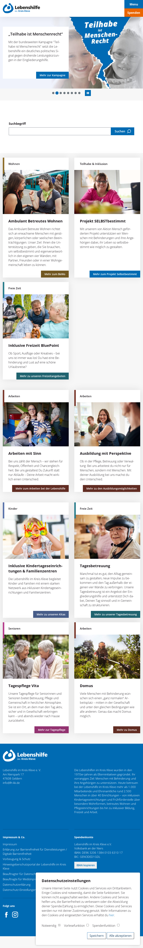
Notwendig (49, 926)
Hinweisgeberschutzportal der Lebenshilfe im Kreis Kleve (34, 866)
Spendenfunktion (103, 926)
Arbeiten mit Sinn (24, 453)
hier (111, 915)
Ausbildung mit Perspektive (105, 453)
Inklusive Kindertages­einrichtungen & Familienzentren (35, 568)
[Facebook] (6, 914)
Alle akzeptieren (120, 936)
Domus (86, 685)
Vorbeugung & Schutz (16, 859)
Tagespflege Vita (23, 685)
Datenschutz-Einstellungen (19, 890)
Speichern (97, 936)
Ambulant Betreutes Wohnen (35, 221)
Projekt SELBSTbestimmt (103, 221)
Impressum (10, 844)
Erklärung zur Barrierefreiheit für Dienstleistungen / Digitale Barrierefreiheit (35, 852)
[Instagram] (15, 914)
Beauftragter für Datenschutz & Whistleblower (32, 874)
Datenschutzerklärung (17, 884)
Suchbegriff (17, 124)
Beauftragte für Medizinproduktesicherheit (29, 879)
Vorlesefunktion (74, 926)
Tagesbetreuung (95, 565)
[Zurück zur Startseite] (21, 8)
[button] (53, 93)
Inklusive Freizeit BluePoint (33, 345)
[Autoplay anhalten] (88, 93)
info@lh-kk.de (11, 783)
